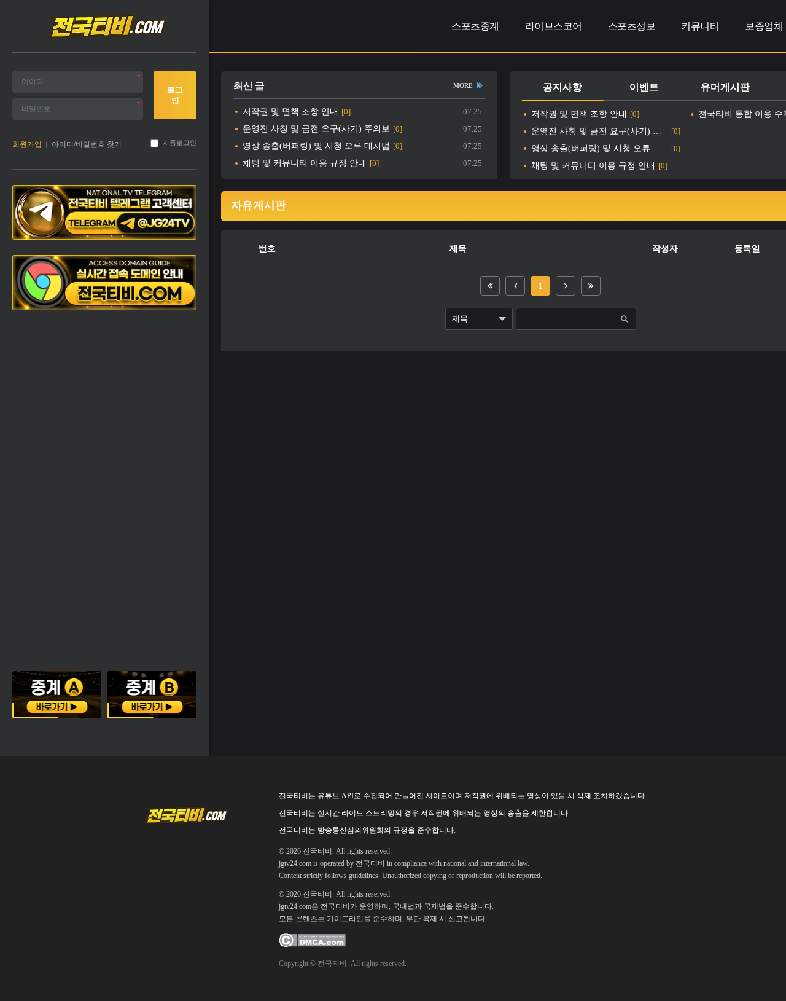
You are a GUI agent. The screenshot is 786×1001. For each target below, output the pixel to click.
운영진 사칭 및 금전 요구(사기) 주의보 (316, 128)
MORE (463, 85)
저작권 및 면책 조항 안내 (290, 111)
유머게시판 (725, 87)
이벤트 (644, 87)
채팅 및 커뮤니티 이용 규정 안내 (305, 163)
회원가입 (27, 144)
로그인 (175, 95)
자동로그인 (179, 142)
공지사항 (562, 87)
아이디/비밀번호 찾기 (87, 144)
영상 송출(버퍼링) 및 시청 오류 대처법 (316, 146)
